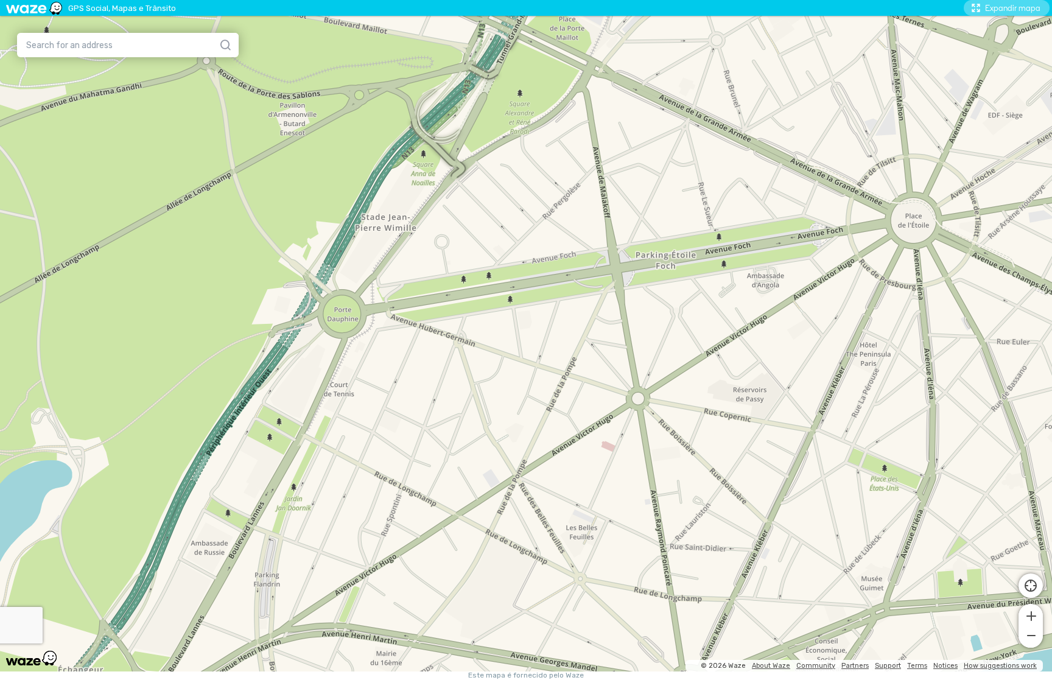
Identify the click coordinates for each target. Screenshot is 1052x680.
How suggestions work (1000, 666)
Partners (855, 666)
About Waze (771, 666)
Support (888, 666)
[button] (1031, 615)
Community (815, 666)
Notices (945, 666)
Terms (917, 666)
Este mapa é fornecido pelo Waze (526, 675)
